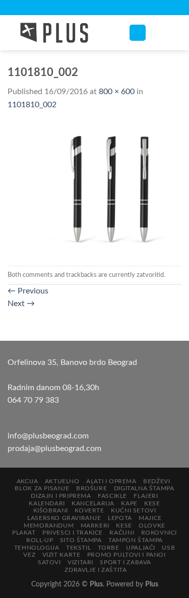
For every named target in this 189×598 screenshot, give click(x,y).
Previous (28, 291)
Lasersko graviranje (64, 518)
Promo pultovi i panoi (126, 555)
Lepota (120, 518)
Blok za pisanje (42, 488)
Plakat (24, 533)
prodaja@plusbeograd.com (54, 448)
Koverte (89, 510)
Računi (121, 533)
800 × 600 (117, 92)
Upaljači (140, 548)
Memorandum (49, 525)
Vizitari (80, 562)
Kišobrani (51, 510)
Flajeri (146, 496)
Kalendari (47, 503)
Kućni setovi (133, 510)
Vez (29, 555)
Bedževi (156, 481)
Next (21, 304)
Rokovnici (159, 533)
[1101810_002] (94, 188)
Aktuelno (62, 481)
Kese (152, 503)
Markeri (95, 525)
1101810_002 (32, 105)
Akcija (27, 481)
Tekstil (78, 548)
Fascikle (112, 496)
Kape (129, 503)
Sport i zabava (125, 562)
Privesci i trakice (72, 533)
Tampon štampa (135, 540)
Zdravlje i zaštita (96, 570)
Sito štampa (81, 540)
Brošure (91, 488)
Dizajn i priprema (61, 496)
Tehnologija (36, 548)
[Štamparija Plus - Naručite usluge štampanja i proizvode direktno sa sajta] (60, 32)
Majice (150, 518)
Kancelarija (93, 503)
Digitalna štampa (144, 488)
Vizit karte (61, 555)
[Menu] (138, 33)
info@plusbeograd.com (48, 436)
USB (168, 548)
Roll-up (39, 540)
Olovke (152, 525)
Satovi (49, 562)
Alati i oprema (111, 481)
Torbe (108, 548)
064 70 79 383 (33, 400)
